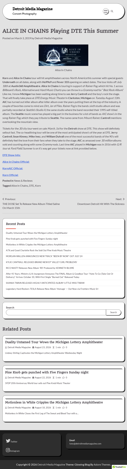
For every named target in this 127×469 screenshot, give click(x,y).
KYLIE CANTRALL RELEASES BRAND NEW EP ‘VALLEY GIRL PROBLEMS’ (41, 262)
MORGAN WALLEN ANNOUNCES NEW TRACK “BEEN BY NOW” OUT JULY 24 (44, 256)
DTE (31, 185)
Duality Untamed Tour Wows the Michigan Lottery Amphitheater (36, 233)
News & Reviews (23, 180)
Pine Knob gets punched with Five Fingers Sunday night (32, 238)
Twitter (13, 441)
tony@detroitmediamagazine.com (85, 443)
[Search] (111, 11)
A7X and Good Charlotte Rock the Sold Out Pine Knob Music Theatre (38, 250)
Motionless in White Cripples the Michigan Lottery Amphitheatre (36, 244)
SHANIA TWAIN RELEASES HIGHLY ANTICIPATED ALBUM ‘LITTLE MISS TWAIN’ (45, 283)
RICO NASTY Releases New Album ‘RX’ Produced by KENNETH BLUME (40, 268)
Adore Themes (102, 464)
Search (10, 307)
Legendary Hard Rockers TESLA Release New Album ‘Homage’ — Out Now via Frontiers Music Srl (52, 289)
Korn (38, 185)
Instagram (15, 451)
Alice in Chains (19, 185)
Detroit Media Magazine (33, 8)
